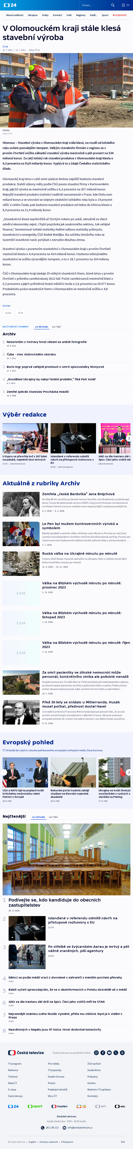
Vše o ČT (52, 1096)
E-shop (12, 1089)
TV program (14, 1063)
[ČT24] (10, 5)
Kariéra (91, 1083)
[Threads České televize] (122, 1052)
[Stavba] (66, 90)
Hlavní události (14, 15)
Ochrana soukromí (49, 1141)
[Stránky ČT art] (100, 1106)
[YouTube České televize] (109, 1052)
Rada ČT (12, 1083)
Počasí (51, 1083)
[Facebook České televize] (102, 1052)
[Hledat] (113, 5)
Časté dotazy (15, 1096)
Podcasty (92, 1076)
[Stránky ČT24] (13, 1106)
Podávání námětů (57, 1089)
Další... (93, 15)
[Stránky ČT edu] (120, 1106)
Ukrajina (32, 15)
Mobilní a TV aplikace (99, 1089)
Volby (45, 15)
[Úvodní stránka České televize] (26, 1052)
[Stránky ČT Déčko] (81, 1106)
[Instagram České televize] (96, 1052)
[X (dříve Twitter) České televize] (115, 1052)
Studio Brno (94, 1070)
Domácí (57, 15)
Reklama (13, 1070)
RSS (123, 1141)
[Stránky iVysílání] (59, 1106)
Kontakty (92, 1096)
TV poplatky (54, 1070)
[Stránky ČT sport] (35, 1106)
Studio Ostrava (56, 1076)
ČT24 (5, 46)
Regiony (80, 15)
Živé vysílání (94, 1063)
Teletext (13, 1076)
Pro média (53, 1063)
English (32, 1141)
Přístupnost (67, 1141)
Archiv (8, 312)
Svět (69, 15)
